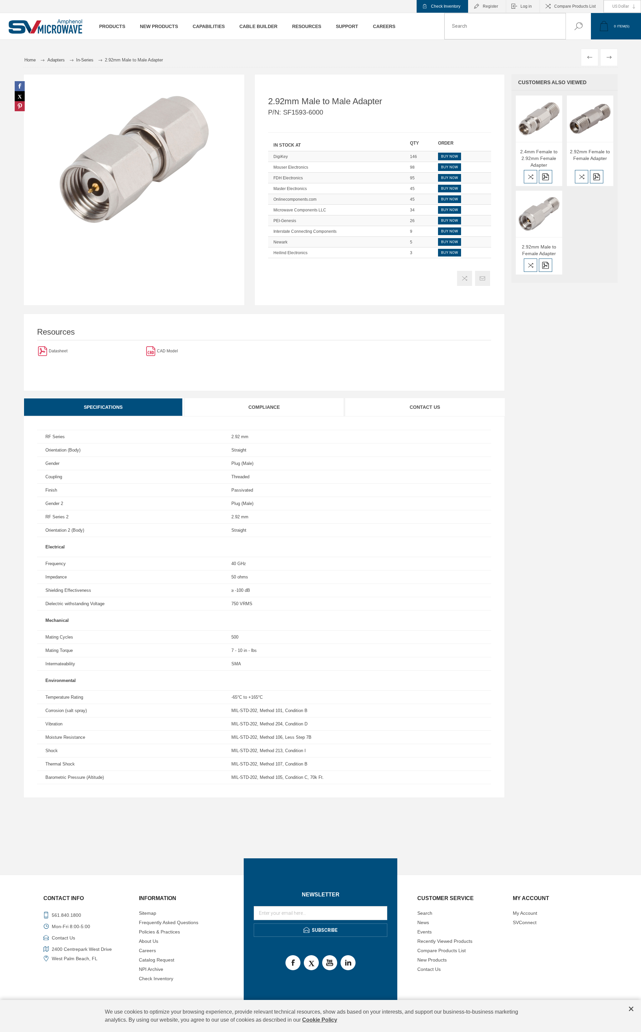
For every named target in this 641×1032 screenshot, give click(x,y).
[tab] (103, 407)
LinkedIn (348, 962)
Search (572, 26)
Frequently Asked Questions (168, 922)
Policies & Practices (159, 931)
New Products (432, 960)
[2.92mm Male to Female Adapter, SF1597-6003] (539, 213)
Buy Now (449, 156)
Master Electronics (290, 188)
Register (490, 6)
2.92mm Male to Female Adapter (539, 250)
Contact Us (425, 407)
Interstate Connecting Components (305, 231)
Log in (526, 6)
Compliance (264, 407)
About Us (148, 941)
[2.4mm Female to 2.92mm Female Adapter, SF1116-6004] (539, 118)
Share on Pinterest (20, 106)
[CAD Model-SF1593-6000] (150, 350)
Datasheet (58, 351)
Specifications (103, 407)
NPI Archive (151, 969)
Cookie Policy (319, 1020)
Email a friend (482, 278)
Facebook (292, 962)
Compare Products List (575, 6)
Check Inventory (445, 6)
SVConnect (525, 922)
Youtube (329, 962)
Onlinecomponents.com (294, 199)
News (423, 922)
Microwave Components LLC (299, 210)
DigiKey (280, 156)
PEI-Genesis (284, 220)
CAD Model (167, 351)
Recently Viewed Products (444, 941)
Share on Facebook (20, 86)
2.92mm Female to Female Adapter (590, 155)
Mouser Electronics (290, 167)
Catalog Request (156, 960)
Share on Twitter (20, 96)
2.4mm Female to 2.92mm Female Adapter (539, 158)
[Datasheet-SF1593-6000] (42, 350)
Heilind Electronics (290, 252)
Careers (147, 950)
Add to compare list (464, 278)
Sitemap (147, 913)
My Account (525, 913)
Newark (280, 242)
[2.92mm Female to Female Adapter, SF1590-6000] (590, 118)
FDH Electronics (288, 178)
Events (424, 931)
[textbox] (505, 26)
